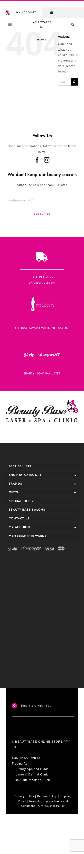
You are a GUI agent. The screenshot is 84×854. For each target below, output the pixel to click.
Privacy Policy (24, 796)
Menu (44, 39)
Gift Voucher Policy (51, 805)
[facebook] (37, 160)
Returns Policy (47, 796)
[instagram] (47, 160)
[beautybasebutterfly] (7, 11)
